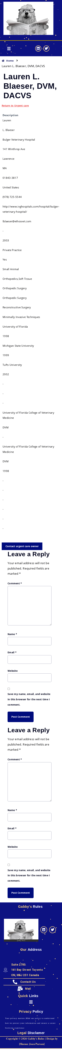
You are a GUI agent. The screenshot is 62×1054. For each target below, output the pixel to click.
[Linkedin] (38, 48)
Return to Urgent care (15, 105)
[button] (9, 48)
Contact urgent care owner (22, 546)
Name (12, 634)
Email (12, 652)
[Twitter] (46, 48)
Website (13, 670)
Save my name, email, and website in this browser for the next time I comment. (29, 699)
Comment (15, 583)
